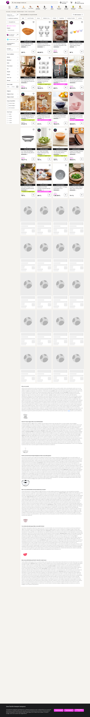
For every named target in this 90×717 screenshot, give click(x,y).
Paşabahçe (61, 18)
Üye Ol (78, 3)
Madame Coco (46, 18)
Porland (54, 18)
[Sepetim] (71, 2)
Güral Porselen (30, 18)
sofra (69, 410)
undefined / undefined (13, 18)
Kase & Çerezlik (31, 11)
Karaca (38, 18)
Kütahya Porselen (71, 18)
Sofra (26, 11)
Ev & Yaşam (13, 11)
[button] (26, 111)
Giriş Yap (82, 3)
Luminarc (80, 18)
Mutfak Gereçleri (20, 11)
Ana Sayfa (8, 11)
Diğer (23, 18)
